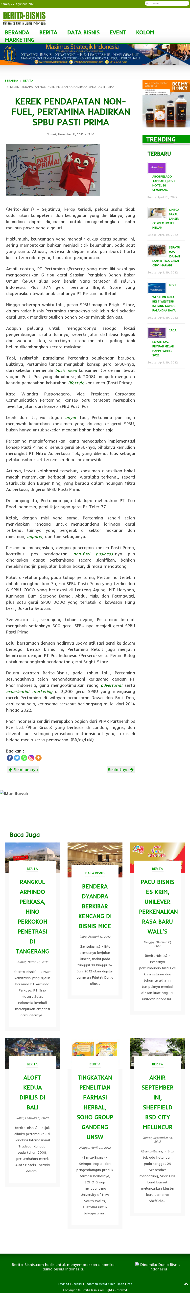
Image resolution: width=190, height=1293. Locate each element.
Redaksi (77, 1284)
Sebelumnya (25, 769)
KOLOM (145, 32)
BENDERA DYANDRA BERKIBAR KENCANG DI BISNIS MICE (95, 906)
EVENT (118, 32)
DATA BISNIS (83, 32)
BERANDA (17, 32)
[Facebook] (10, 758)
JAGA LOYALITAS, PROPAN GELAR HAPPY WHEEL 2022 (164, 342)
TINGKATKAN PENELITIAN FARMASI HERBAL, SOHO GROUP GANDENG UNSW (95, 1107)
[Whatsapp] (24, 758)
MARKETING (19, 39)
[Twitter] (17, 758)
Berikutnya (119, 769)
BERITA (48, 32)
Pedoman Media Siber (100, 1284)
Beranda (63, 1284)
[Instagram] (31, 758)
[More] (38, 758)
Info (129, 1284)
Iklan (121, 1284)
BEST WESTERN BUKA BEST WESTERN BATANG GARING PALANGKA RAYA (164, 297)
